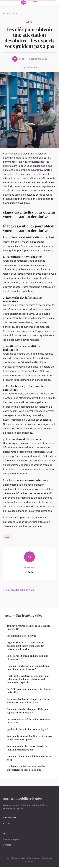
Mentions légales (11, 839)
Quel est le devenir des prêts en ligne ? (27, 729)
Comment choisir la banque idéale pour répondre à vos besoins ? (28, 711)
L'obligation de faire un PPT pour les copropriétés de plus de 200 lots (26, 768)
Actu (15, 13)
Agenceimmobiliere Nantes (22, 798)
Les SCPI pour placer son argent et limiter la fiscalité (29, 691)
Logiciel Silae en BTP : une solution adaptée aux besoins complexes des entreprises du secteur (25, 645)
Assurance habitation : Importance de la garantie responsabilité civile (28, 701)
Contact (7, 844)
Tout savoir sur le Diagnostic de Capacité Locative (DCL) (28, 627)
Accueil (6, 13)
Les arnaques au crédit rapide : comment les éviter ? (28, 721)
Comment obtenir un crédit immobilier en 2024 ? (29, 758)
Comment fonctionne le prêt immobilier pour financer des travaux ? (28, 667)
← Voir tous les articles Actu (18, 589)
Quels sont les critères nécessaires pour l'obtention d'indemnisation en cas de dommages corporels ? (28, 679)
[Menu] (35, 2)
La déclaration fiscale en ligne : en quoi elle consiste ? (27, 657)
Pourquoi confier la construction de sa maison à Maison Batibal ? (27, 748)
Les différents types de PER (21, 635)
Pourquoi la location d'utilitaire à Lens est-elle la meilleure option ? (29, 738)
